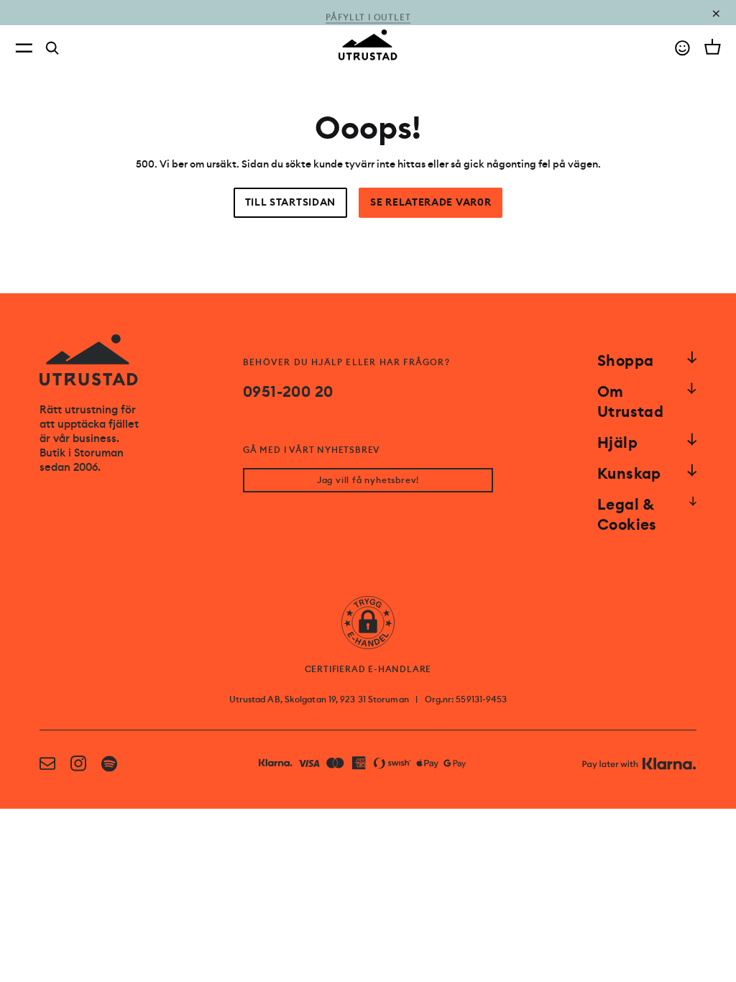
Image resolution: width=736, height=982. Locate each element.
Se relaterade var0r (430, 202)
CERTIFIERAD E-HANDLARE (368, 669)
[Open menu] (23, 47)
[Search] (52, 48)
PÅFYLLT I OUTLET (368, 13)
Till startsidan (290, 202)
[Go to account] (682, 48)
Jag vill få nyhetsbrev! (368, 480)
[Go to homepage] (368, 44)
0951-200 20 (288, 392)
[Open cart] (712, 47)
